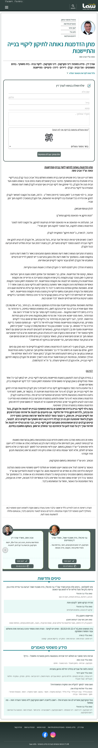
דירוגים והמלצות (70, 36)
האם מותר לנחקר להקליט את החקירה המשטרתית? (71, 684)
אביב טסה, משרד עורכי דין (22, 537)
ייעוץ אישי (72, 28)
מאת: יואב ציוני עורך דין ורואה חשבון (79, 619)
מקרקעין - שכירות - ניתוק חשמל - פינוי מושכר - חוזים (73, 663)
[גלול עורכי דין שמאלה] (5, 550)
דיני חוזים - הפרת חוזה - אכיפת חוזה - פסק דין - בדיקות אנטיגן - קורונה (67, 638)
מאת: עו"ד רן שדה (85, 635)
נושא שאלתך (79, 106)
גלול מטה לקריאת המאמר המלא (82, 73)
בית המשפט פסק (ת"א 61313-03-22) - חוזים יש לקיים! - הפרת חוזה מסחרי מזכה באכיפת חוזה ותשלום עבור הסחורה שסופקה (49, 630)
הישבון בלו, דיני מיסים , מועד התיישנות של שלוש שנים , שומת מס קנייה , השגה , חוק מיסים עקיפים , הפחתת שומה (50, 623)
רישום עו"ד (9, 1)
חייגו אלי (73, 32)
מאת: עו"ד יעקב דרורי (84, 673)
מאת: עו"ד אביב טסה (87, 56)
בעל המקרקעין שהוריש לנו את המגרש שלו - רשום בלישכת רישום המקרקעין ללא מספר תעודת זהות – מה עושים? (49, 701)
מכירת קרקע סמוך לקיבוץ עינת (80, 602)
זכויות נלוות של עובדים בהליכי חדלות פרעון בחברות (71, 668)
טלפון (81, 95)
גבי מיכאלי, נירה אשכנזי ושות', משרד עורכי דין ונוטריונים (69, 539)
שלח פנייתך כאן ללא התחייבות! (49, 154)
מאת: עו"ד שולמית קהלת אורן (81, 688)
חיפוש (73, 8)
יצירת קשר (18, 727)
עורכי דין (81, 727)
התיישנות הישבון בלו (84, 615)
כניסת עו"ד (18, 1)
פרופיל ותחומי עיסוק (68, 19)
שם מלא (80, 89)
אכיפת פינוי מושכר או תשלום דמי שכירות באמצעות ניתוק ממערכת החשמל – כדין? (58, 655)
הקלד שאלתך (79, 111)
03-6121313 (21, 566)
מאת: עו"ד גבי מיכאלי (84, 593)
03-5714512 (68, 566)
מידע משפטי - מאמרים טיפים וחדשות (61, 727)
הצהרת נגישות (29, 727)
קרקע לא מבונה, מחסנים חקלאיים (79, 610)
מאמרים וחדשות (70, 23)
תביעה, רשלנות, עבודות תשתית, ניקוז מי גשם (75, 597)
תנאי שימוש (41, 727)
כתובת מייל (80, 100)
